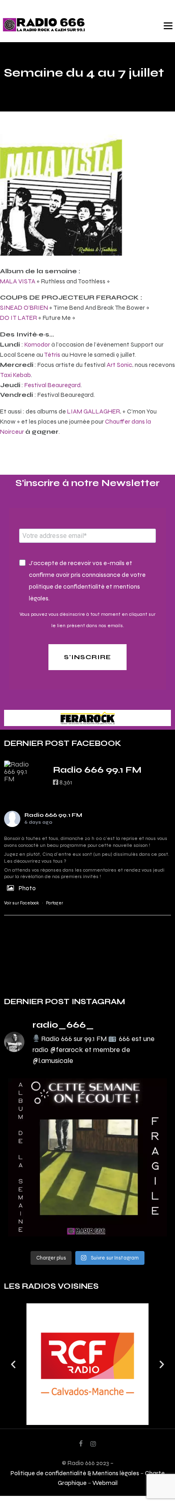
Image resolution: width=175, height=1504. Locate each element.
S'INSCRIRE (87, 657)
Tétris (52, 354)
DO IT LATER (18, 317)
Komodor (37, 344)
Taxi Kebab (15, 375)
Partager (54, 903)
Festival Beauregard (52, 385)
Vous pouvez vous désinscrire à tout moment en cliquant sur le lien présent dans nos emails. (87, 619)
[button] (13, 1364)
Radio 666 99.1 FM (53, 815)
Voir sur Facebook (21, 903)
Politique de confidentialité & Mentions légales (75, 1473)
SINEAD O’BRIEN (24, 307)
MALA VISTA (17, 281)
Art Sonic (119, 365)
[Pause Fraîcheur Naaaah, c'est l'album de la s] (87, 1157)
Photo (27, 888)
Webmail (105, 1483)
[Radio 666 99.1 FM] (20, 771)
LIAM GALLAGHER (93, 411)
